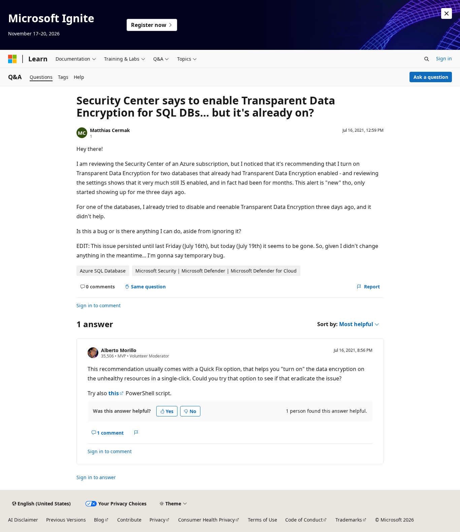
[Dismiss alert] (446, 13)
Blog (99, 520)
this (113, 393)
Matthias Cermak (110, 130)
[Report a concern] (136, 432)
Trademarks (348, 520)
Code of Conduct (304, 520)
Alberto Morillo (118, 350)
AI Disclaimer (23, 520)
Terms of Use (262, 520)
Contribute (129, 520)
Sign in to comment (98, 305)
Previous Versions (66, 520)
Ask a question (431, 77)
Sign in (444, 58)
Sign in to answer (96, 477)
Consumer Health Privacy (206, 520)
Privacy (157, 520)
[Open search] (426, 59)
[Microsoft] (12, 59)
